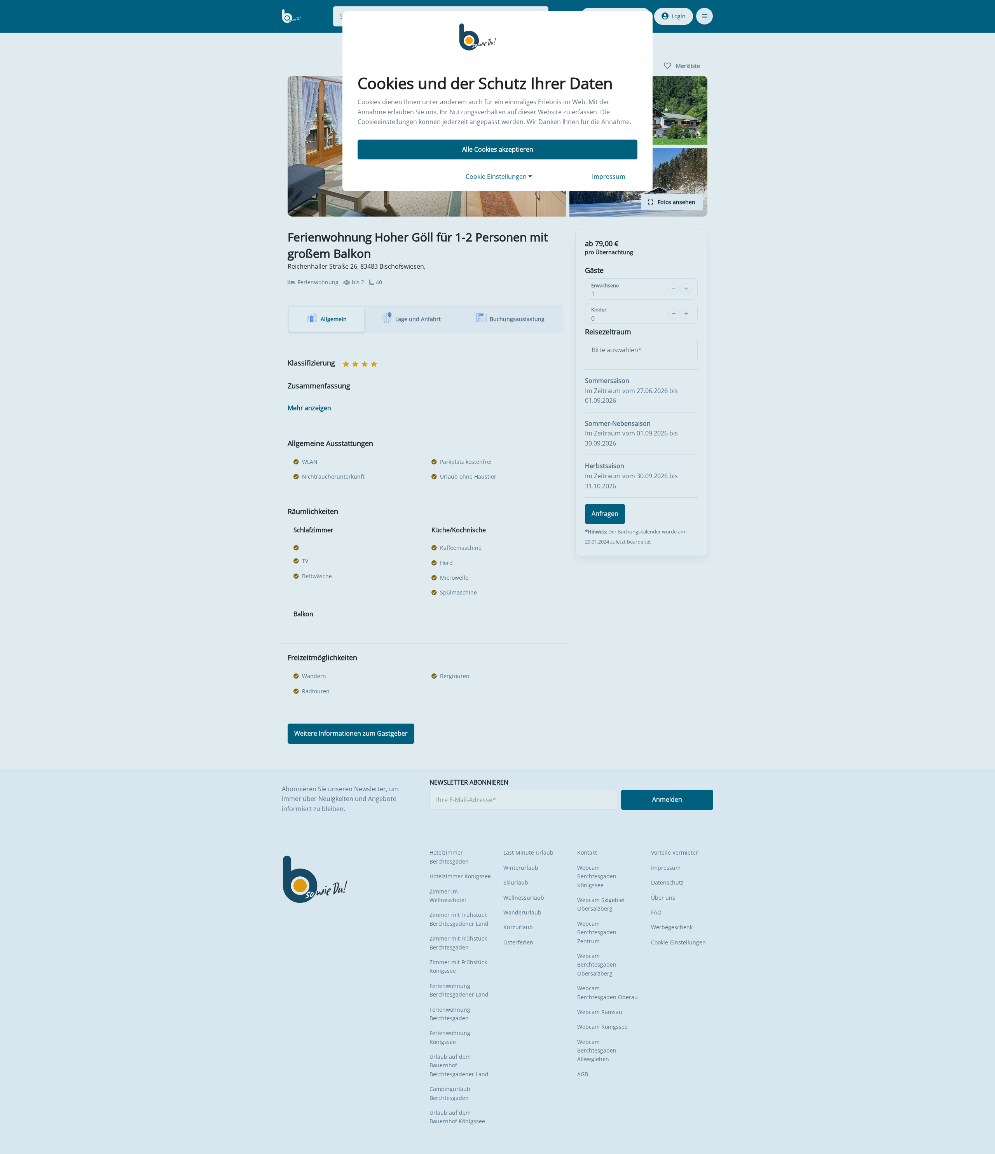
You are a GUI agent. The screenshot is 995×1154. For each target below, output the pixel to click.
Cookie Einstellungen (497, 176)
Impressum (608, 176)
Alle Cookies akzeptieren (497, 149)
